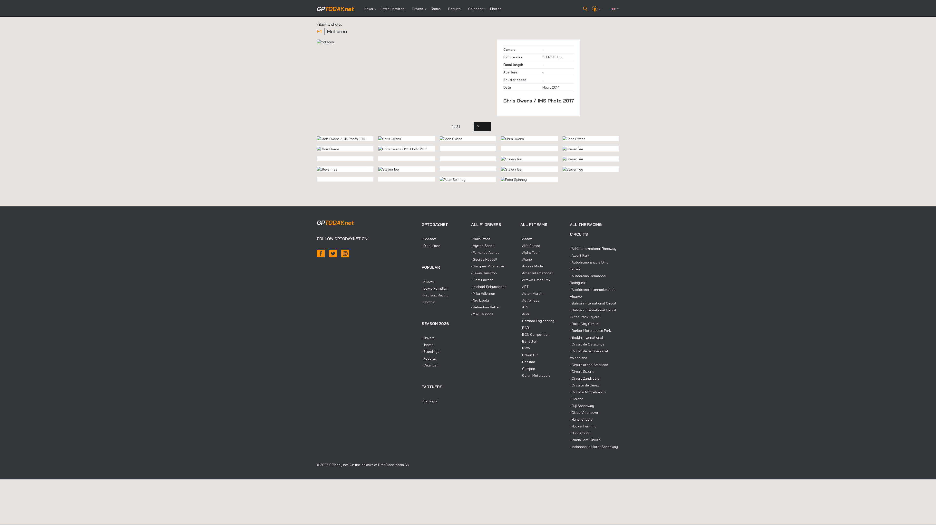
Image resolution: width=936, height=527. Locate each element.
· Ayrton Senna (483, 245)
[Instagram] (345, 253)
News (368, 9)
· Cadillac (527, 362)
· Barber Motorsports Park (590, 330)
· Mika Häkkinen (483, 293)
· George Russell (484, 259)
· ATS (524, 307)
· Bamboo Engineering (537, 321)
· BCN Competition (534, 334)
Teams (436, 9)
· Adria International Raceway (593, 248)
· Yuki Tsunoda (482, 314)
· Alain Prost (480, 239)
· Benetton (528, 341)
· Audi (524, 314)
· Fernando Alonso (485, 252)
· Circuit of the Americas (589, 365)
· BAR (524, 327)
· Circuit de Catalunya (587, 344)
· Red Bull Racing (435, 295)
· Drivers (428, 338)
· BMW (525, 348)
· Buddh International (586, 337)
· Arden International (536, 273)
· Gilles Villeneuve (584, 412)
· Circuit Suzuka (582, 371)
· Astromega (529, 300)
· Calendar (430, 365)
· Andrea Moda (531, 266)
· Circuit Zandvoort (584, 378)
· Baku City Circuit (584, 324)
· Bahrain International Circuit (593, 303)
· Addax (526, 239)
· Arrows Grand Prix (535, 280)
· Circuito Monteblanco (588, 392)
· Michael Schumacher (488, 286)
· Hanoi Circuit (581, 419)
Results (454, 9)
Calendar (475, 9)
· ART (524, 286)
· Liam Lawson (482, 280)
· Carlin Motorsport (535, 375)
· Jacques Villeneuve (487, 266)
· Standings (430, 351)
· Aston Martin (531, 293)
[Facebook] (321, 253)
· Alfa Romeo (530, 245)
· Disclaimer (431, 245)
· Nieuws (428, 281)
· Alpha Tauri (529, 252)
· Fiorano (576, 399)
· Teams (427, 345)
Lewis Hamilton (392, 9)
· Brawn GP (528, 355)
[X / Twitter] (333, 253)
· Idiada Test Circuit (585, 440)
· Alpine (526, 259)
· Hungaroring (580, 433)
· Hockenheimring (583, 426)
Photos (495, 9)
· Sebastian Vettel (485, 307)
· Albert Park (579, 255)
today (335, 8)
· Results (429, 358)
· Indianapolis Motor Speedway (594, 447)
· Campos (527, 368)
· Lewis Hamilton (434, 288)
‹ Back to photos (329, 24)
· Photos (428, 302)
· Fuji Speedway (582, 406)
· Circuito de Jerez (584, 385)
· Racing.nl (430, 401)
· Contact (429, 239)
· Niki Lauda (480, 300)
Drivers (417, 9)
